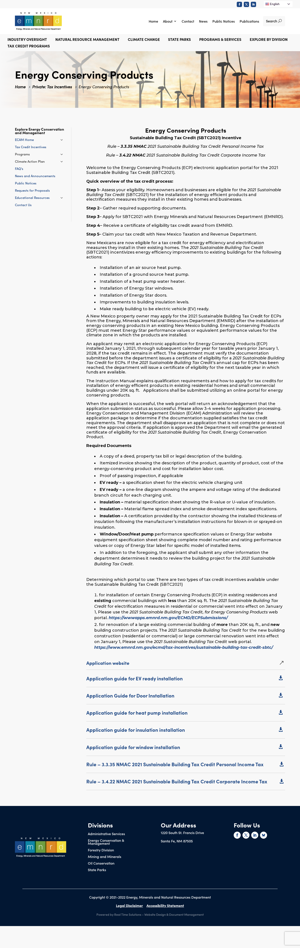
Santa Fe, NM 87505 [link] (177, 840)
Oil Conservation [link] (101, 863)
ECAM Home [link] (24, 139)
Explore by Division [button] (269, 40)
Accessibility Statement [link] (165, 905)
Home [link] (153, 21)
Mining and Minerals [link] (104, 857)
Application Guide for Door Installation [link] (130, 695)
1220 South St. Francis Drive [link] (182, 832)
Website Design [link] (155, 914)
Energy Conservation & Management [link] (106, 842)
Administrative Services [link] (106, 834)
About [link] (167, 21)
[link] (239, 4)
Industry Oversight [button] (27, 40)
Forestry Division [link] (101, 850)
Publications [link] (249, 21)
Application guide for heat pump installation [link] (137, 712)
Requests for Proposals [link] (32, 190)
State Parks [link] (97, 870)
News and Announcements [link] (35, 175)
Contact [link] (188, 21)
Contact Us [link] (23, 204)
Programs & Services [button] (220, 40)
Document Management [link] (186, 914)
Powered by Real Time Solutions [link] (118, 914)
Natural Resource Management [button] (87, 40)
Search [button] (271, 20)
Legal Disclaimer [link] (129, 905)
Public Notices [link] (223, 21)
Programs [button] (22, 154)
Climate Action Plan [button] (30, 161)
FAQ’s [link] (19, 168)
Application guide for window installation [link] (133, 747)
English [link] (274, 4)
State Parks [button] (179, 40)
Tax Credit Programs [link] (28, 46)
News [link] (203, 21)
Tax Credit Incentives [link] (30, 146)
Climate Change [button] (144, 40)
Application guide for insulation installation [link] (135, 729)
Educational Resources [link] (32, 197)
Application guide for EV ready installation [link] (134, 678)
